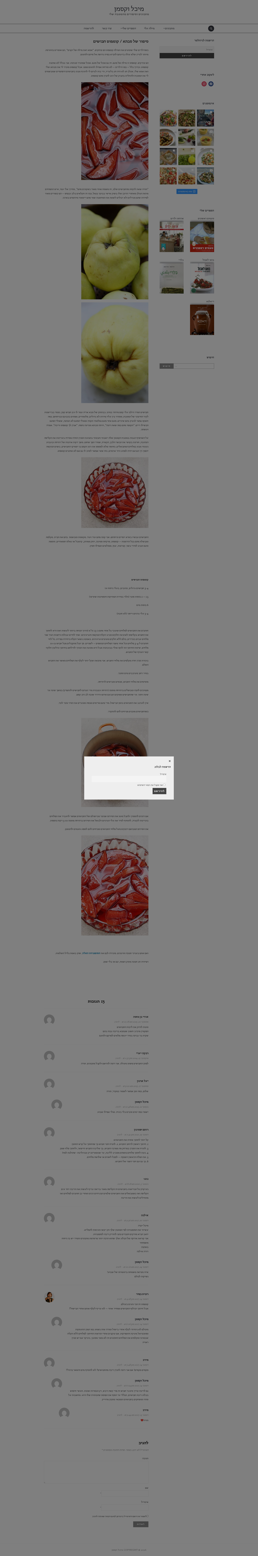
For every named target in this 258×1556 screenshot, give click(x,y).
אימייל (163, 774)
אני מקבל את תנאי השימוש (150, 785)
